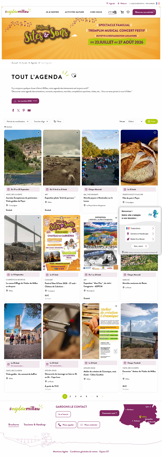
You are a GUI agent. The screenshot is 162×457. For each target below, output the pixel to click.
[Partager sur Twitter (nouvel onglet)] (18, 111)
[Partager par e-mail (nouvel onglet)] (29, 111)
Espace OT (104, 451)
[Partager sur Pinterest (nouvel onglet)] (23, 111)
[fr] (158, 3)
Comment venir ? (109, 413)
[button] (115, 12)
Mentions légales (60, 451)
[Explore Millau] (19, 14)
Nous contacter (90, 424)
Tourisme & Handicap (35, 424)
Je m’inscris (63, 414)
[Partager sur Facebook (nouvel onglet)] (13, 111)
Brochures (13, 424)
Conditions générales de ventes (83, 451)
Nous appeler (68, 424)
